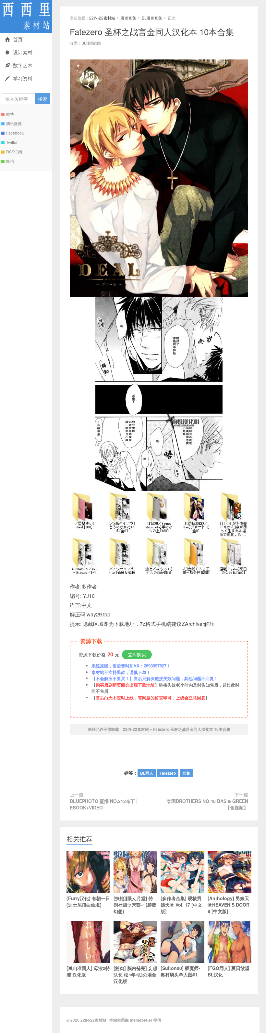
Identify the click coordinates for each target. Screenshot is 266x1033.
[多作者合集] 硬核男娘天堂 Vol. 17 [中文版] (181, 904)
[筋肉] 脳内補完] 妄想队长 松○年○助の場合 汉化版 (135, 974)
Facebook (15, 133)
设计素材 (22, 52)
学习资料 (22, 78)
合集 (186, 773)
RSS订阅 (14, 151)
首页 (18, 39)
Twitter (12, 142)
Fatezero (168, 773)
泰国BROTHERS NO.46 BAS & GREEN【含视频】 (207, 804)
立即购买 (137, 654)
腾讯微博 (14, 123)
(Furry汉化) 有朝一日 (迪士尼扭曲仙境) (88, 901)
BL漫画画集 (152, 17)
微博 (10, 114)
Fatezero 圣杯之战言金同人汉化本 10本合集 (152, 31)
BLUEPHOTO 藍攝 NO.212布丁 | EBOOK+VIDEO (104, 804)
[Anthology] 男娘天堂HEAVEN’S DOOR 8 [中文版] (228, 904)
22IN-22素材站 (26, 16)
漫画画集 (128, 17)
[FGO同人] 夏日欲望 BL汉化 (228, 971)
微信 (10, 161)
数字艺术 (22, 65)
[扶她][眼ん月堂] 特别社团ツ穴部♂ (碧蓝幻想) (135, 904)
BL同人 (146, 773)
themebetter (141, 1020)
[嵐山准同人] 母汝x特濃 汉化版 (88, 971)
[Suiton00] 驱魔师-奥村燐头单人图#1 (180, 971)
